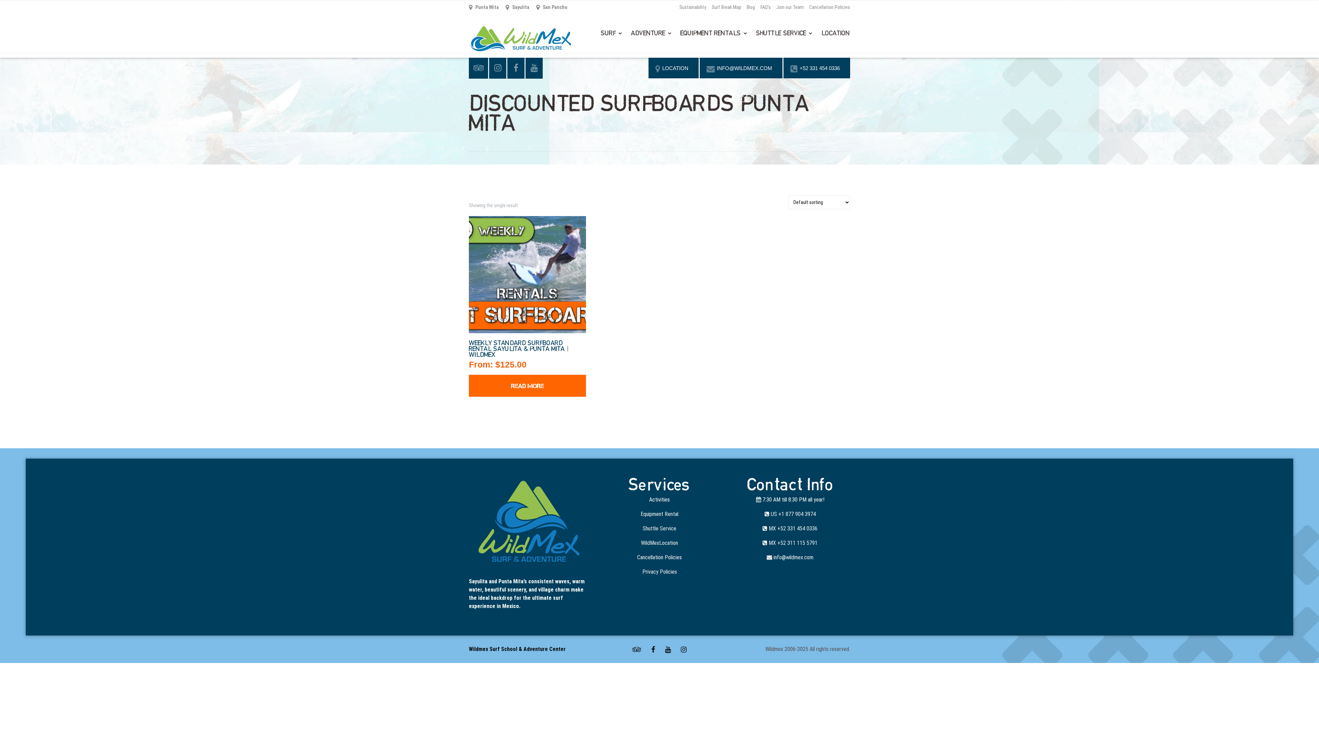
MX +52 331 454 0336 (792, 528)
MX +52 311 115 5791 (792, 543)
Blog (751, 7)
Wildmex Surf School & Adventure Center (517, 649)
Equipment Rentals (710, 33)
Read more (527, 386)
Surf (608, 33)
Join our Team (790, 7)
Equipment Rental (659, 514)
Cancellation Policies (829, 7)
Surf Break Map (726, 7)
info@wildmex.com (792, 557)
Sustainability (692, 7)
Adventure (648, 33)
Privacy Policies (659, 572)
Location (835, 33)
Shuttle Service (781, 33)
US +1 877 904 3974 (792, 514)
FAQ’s (765, 7)
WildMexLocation (659, 543)
